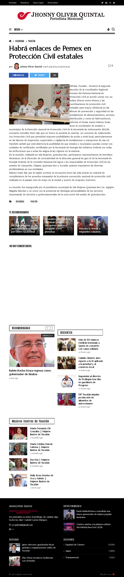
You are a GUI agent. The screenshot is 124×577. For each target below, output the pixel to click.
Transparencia (72, 557)
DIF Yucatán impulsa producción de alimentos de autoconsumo (88, 399)
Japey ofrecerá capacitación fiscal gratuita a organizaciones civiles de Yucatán (39, 547)
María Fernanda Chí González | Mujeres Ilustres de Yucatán (40, 431)
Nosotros (25, 3)
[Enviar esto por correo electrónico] (54, 75)
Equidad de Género (75, 544)
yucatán (31, 41)
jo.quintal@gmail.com (22, 525)
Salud (68, 551)
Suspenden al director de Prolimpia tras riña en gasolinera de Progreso (89, 381)
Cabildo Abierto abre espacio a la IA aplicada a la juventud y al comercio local (90, 362)
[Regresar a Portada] (116, 569)
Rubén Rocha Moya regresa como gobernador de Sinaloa (30, 372)
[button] (18, 29)
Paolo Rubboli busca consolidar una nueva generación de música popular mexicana (94, 514)
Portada (12, 3)
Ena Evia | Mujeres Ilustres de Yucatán (39, 461)
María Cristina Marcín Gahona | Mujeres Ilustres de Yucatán (41, 447)
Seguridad (19, 41)
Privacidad (53, 3)
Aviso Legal (38, 3)
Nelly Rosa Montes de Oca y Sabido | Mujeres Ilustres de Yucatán (41, 480)
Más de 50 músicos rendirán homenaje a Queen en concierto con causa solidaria (89, 344)
